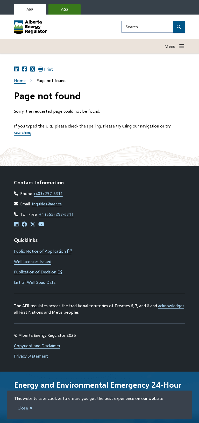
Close (23, 407)
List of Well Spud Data (34, 282)
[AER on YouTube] (41, 224)
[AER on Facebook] (24, 224)
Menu (170, 46)
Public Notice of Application (43, 251)
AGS (68, 11)
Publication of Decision (38, 271)
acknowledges (171, 305)
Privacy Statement (31, 355)
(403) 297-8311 (48, 193)
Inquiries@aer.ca (47, 203)
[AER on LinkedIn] (16, 224)
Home (20, 80)
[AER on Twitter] (32, 224)
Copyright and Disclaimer (37, 345)
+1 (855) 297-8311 (56, 214)
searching (22, 132)
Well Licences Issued (32, 261)
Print (48, 68)
